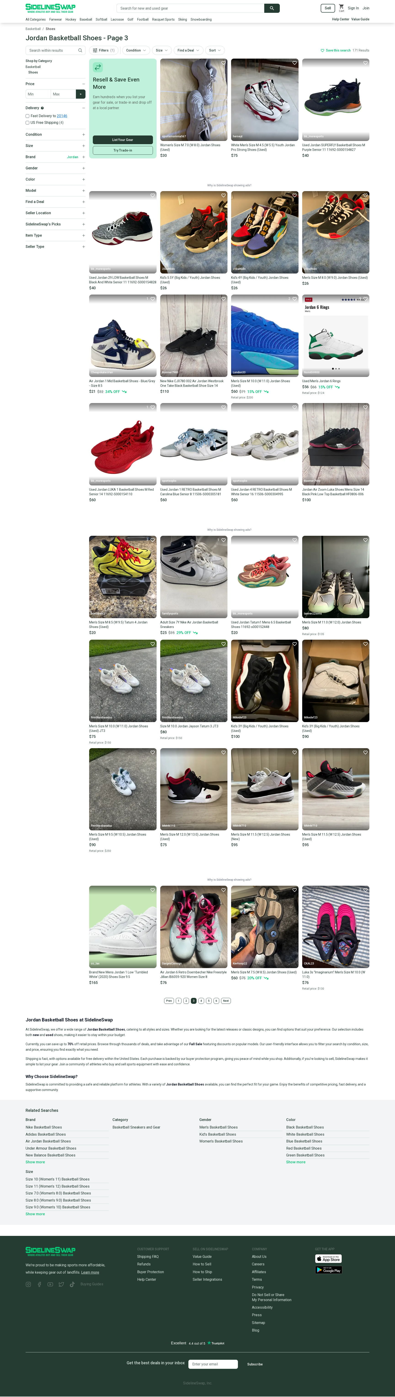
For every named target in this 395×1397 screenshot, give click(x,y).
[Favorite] (223, 63)
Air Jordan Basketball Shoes (48, 1141)
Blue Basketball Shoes (304, 1141)
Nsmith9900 (312, 372)
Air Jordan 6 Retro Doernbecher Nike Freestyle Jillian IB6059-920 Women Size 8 (193, 974)
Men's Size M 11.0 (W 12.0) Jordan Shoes (331, 622)
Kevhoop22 (240, 963)
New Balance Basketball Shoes (50, 1155)
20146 (62, 116)
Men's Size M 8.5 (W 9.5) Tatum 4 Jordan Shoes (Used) (118, 624)
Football (143, 19)
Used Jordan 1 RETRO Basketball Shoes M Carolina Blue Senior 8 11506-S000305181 (190, 492)
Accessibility (262, 1307)
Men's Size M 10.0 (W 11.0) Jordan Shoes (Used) (260, 383)
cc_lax (95, 963)
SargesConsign (172, 963)
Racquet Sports (163, 19)
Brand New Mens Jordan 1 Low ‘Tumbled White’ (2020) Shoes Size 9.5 (118, 974)
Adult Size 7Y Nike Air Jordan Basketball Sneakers (189, 624)
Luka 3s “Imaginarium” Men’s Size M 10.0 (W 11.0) (333, 974)
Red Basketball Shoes (304, 1148)
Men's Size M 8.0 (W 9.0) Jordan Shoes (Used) (335, 277)
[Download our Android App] (342, 1270)
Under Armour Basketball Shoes (51, 1148)
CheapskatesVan (102, 372)
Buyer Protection (150, 1272)
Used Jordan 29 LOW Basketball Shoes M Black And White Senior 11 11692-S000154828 (122, 280)
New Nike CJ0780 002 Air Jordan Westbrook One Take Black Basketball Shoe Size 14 (192, 383)
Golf (130, 19)
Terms (257, 1279)
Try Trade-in (123, 150)
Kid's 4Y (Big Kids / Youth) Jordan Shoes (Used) (259, 280)
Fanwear (55, 19)
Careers (258, 1264)
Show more (35, 1162)
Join (366, 8)
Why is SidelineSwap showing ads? (229, 185)
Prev (169, 1000)
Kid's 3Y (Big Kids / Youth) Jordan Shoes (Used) (259, 728)
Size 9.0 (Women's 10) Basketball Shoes (58, 1207)
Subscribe (255, 1364)
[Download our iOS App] (332, 1258)
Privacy (258, 1287)
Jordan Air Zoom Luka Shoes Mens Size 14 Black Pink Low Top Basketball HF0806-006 (333, 492)
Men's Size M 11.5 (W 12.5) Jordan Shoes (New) (260, 837)
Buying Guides (91, 1284)
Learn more (90, 1272)
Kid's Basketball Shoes (217, 1134)
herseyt (238, 136)
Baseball (86, 19)
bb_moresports (314, 136)
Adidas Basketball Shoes (46, 1134)
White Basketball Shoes (305, 1134)
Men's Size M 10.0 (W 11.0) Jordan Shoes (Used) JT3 (118, 728)
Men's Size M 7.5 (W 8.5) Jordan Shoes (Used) (264, 972)
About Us (259, 1256)
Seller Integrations (207, 1279)
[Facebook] (39, 1285)
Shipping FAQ (148, 1256)
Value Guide (360, 19)
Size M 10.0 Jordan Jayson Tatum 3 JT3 (189, 726)
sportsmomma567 (174, 136)
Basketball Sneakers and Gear (136, 1127)
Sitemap (258, 1323)
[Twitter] (61, 1285)
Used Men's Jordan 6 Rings (321, 381)
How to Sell (202, 1264)
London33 (239, 372)
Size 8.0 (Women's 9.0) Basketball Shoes (58, 1200)
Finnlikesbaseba (101, 717)
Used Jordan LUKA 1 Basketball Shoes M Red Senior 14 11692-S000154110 (121, 492)
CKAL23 (309, 963)
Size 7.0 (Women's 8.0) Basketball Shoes (58, 1193)
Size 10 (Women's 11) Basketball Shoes (58, 1179)
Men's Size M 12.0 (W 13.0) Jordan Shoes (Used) (189, 837)
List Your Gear (122, 140)
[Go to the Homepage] (50, 8)
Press (257, 1315)
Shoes (50, 29)
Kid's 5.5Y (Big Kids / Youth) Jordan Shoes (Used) (190, 280)
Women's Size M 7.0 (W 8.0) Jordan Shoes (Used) (190, 147)
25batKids (168, 269)
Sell (328, 8)
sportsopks (169, 480)
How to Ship (202, 1272)
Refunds (144, 1264)
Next (226, 1000)
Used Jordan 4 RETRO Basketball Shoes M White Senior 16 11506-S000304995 (261, 492)
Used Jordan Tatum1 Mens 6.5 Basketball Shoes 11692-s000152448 (261, 624)
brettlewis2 (98, 613)
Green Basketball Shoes (305, 1155)
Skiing (182, 19)
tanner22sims (313, 613)
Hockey (71, 19)
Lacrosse (117, 19)
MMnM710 (168, 825)
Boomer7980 (170, 372)
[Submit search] (272, 8)
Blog (255, 1330)
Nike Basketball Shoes (44, 1127)
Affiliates (259, 1272)
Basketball (33, 29)
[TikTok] (72, 1285)
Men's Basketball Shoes (218, 1127)
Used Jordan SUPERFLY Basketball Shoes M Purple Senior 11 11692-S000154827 (333, 147)
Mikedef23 (239, 717)
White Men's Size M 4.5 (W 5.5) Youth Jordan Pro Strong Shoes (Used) (263, 147)
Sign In (353, 8)
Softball (101, 19)
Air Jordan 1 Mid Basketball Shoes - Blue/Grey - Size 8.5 (122, 383)
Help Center (341, 19)
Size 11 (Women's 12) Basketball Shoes (58, 1186)
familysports (170, 613)
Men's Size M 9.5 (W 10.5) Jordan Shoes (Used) (117, 837)
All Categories (36, 19)
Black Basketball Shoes (305, 1127)
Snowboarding (201, 19)
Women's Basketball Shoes (221, 1141)
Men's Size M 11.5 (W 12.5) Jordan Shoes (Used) (331, 837)
